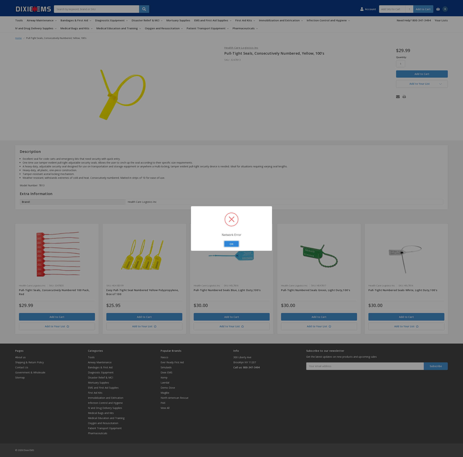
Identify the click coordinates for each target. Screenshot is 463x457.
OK (231, 244)
